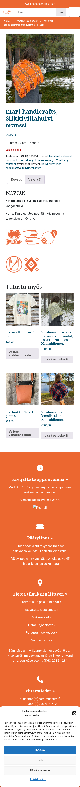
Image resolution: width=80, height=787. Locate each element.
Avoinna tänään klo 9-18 (39, 3)
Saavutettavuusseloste (40, 610)
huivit (52, 163)
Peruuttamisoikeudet (40, 632)
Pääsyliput (38, 538)
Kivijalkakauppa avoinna (38, 479)
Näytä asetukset (40, 770)
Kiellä (40, 760)
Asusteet (54, 156)
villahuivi (36, 167)
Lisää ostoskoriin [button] (56, 359)
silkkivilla (25, 167)
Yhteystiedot (38, 691)
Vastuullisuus (40, 640)
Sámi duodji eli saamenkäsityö (37, 160)
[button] (74, 713)
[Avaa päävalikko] (74, 12)
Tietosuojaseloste (40, 625)
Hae (61, 12)
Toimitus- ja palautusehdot (40, 602)
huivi (45, 163)
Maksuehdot (40, 617)
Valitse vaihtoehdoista (20, 353)
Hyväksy (40, 750)
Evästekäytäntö (38, 779)
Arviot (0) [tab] (34, 179)
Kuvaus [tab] (16, 179)
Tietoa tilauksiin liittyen (39, 594)
